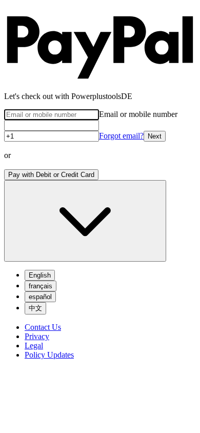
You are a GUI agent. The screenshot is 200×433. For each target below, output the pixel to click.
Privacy (37, 336)
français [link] (40, 286)
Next (155, 136)
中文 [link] (35, 308)
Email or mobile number (138, 114)
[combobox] (85, 221)
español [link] (40, 297)
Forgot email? (121, 135)
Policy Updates (49, 354)
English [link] (40, 275)
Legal (34, 345)
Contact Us (43, 327)
